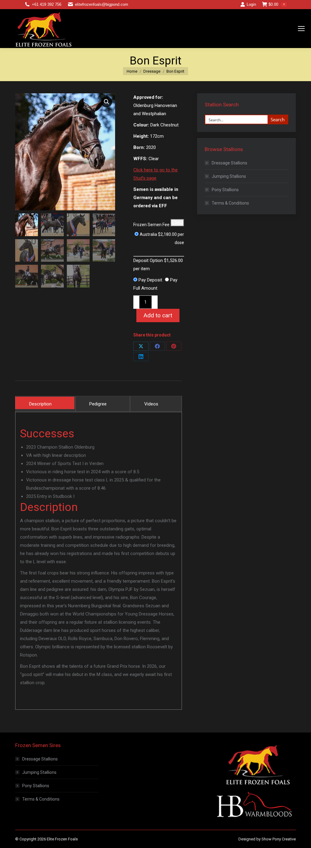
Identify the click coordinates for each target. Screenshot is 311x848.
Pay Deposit (150, 280)
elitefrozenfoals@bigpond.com (101, 4)
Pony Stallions (225, 189)
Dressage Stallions (229, 162)
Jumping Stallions (229, 176)
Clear (177, 223)
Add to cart (158, 315)
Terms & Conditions (230, 203)
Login (251, 4)
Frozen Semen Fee (151, 224)
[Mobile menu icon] (301, 28)
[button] (106, 101)
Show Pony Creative (278, 839)
